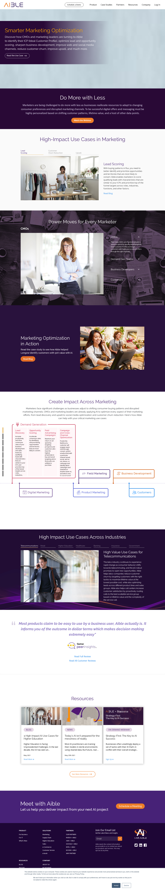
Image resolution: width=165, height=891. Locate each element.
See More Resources (80, 774)
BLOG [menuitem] (21, 865)
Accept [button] (116, 885)
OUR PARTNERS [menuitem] (71, 835)
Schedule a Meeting (130, 806)
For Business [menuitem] (23, 835)
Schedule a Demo (74, 5)
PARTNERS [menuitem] (70, 831)
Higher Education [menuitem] (48, 841)
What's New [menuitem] (23, 841)
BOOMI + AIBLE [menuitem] (71, 850)
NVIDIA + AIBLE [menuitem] (71, 838)
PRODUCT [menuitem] (22, 831)
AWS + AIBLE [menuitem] (70, 841)
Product (93, 4)
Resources (133, 4)
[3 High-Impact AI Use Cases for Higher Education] (41, 724)
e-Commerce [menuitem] (47, 847)
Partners (120, 4)
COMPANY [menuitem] (46, 861)
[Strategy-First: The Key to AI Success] (123, 724)
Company (146, 4)
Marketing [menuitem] (46, 835)
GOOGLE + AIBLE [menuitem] (71, 844)
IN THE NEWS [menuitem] (47, 868)
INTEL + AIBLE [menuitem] (70, 847)
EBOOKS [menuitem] (22, 868)
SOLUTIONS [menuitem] (47, 831)
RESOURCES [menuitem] (23, 861)
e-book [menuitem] (45, 853)
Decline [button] (126, 885)
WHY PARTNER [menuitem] (71, 853)
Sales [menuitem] (44, 844)
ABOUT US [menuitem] (46, 865)
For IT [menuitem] (21, 838)
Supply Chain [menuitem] (47, 838)
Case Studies (106, 4)
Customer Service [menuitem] (49, 850)
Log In (157, 4)
